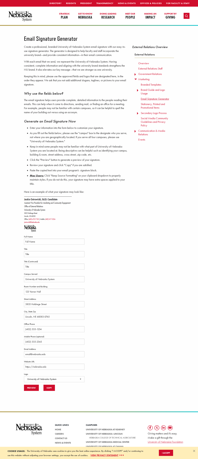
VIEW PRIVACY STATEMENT (104, 455)
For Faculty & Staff (178, 3)
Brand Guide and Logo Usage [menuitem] (153, 91)
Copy (49, 387)
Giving (170, 16)
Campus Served (30, 274)
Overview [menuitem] (143, 63)
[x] (156, 427)
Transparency (104, 3)
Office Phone (29, 324)
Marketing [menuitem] (143, 79)
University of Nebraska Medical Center (107, 442)
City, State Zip (30, 311)
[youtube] (170, 427)
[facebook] (150, 427)
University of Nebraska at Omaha (104, 446)
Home (58, 429)
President (86, 3)
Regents (71, 3)
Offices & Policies (151, 3)
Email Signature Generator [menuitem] (155, 99)
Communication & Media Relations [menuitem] (151, 132)
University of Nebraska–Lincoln (104, 433)
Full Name (28, 236)
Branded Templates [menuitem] (151, 84)
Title (25, 249)
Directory (56, 3)
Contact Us (61, 438)
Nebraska (85, 16)
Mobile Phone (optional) (34, 336)
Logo (26, 374)
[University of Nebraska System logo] (29, 431)
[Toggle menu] (135, 74)
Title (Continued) (31, 261)
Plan (64, 16)
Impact (150, 16)
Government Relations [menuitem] (150, 74)
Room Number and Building (35, 286)
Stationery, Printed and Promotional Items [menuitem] (153, 105)
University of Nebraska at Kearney (105, 429)
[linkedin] (163, 427)
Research (108, 16)
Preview (31, 387)
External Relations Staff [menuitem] (150, 68)
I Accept (166, 452)
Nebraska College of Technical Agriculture (112, 437)
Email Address (30, 349)
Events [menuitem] (141, 139)
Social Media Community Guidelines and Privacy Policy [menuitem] (154, 122)
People (130, 16)
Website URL (29, 361)
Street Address (30, 299)
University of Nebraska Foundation (165, 442)
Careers (59, 433)
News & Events (127, 3)
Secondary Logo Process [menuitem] (154, 113)
